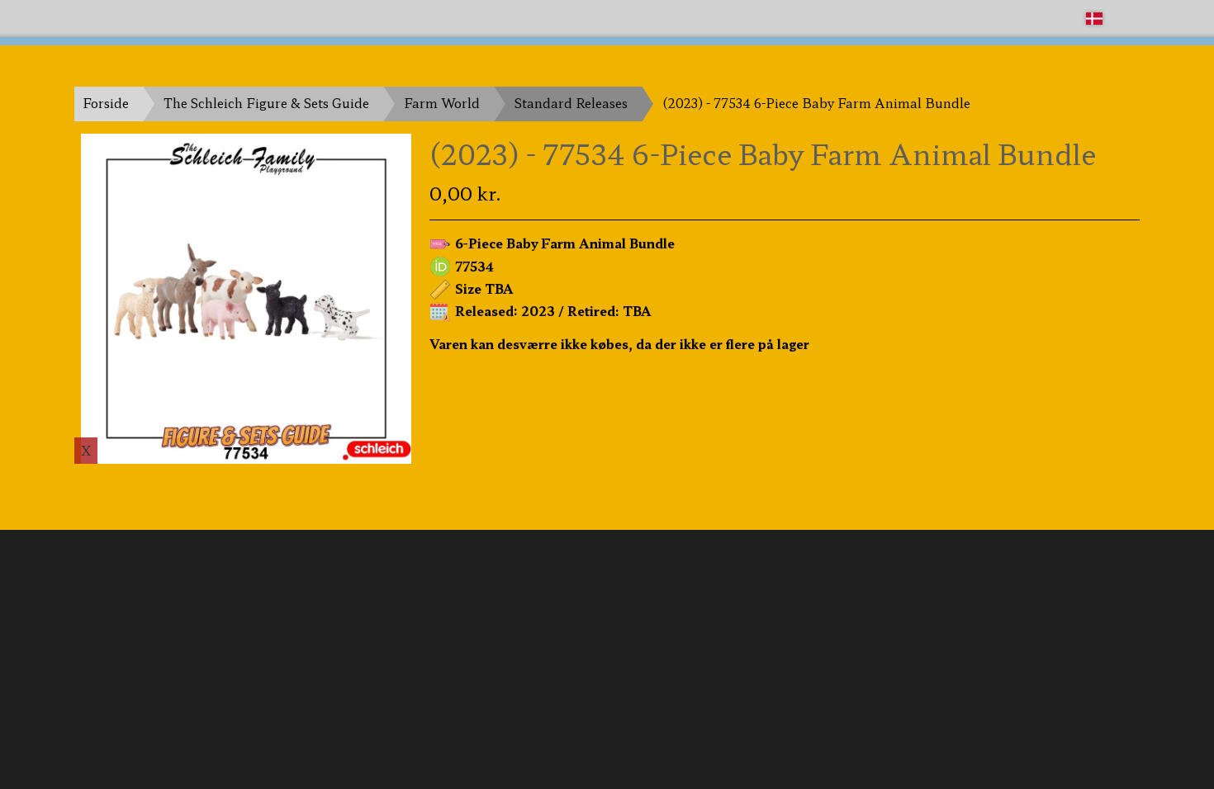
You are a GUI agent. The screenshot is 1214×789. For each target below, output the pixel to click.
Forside (106, 102)
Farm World (442, 102)
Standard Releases (571, 102)
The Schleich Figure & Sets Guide (266, 102)
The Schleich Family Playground (175, 17)
